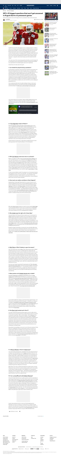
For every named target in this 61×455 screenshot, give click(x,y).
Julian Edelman (15, 167)
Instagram (42, 439)
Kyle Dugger (35, 206)
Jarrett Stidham (31, 169)
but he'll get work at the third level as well (27, 285)
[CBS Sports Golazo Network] (37, 446)
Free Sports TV (5, 439)
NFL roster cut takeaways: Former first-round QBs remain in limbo (53, 55)
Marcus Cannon (22, 186)
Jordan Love (15, 213)
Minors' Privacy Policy (25, 439)
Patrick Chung (15, 206)
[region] (51, 16)
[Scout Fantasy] (42, 448)
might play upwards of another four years (25, 380)
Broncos (32, 314)
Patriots (29, 159)
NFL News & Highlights (10, 10)
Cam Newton (15, 156)
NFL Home (4, 10)
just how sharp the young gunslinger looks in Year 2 (27, 333)
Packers (10, 216)
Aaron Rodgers (11, 222)
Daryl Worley (16, 302)
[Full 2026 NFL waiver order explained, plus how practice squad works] (47, 73)
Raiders (25, 353)
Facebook (41, 440)
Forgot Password (52, 440)
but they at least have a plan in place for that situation (22, 278)
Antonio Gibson (30, 407)
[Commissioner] (32, 448)
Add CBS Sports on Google (39, 19)
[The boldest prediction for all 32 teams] (47, 40)
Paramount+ (14, 440)
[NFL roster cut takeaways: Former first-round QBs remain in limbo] (47, 56)
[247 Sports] (15, 448)
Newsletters (52, 438)
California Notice (24, 442)
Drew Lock (14, 310)
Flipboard (42, 444)
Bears (22, 249)
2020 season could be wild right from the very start (26, 85)
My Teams (51, 439)
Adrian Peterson (28, 376)
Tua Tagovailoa (14, 123)
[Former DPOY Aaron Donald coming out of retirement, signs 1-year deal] (47, 62)
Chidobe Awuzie (23, 273)
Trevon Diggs (23, 303)
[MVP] (37, 448)
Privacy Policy (24, 438)
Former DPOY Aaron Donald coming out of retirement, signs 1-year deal (53, 61)
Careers (13, 438)
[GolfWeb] (47, 448)
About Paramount (15, 439)
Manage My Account (53, 437)
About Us (13, 437)
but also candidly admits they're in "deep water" (25, 189)
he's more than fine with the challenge (28, 158)
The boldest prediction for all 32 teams (53, 39)
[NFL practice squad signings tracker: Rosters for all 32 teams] (47, 35)
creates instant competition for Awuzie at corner (27, 302)
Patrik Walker (8, 19)
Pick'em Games (5, 437)
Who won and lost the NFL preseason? (52, 28)
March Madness (5, 443)
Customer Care (33, 438)
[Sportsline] (21, 448)
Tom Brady (19, 162)
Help (32, 437)
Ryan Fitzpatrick (24, 132)
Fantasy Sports (5, 438)
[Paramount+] (27, 448)
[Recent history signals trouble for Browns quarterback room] (47, 46)
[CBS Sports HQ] (28, 446)
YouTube (41, 437)
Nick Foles (12, 247)
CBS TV (13, 442)
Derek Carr (27, 349)
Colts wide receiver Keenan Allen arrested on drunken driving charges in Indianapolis (53, 67)
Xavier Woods (16, 307)
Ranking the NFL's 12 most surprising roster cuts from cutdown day (53, 50)
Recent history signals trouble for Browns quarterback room (53, 45)
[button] (40, 8)
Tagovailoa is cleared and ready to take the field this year (22, 125)
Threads (41, 443)
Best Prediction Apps (6, 442)
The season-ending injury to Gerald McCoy (16, 275)
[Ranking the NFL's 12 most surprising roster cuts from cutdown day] (47, 51)
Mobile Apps (5, 444)
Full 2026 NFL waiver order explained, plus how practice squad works (53, 72)
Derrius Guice (12, 386)
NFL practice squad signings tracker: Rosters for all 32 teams (53, 34)
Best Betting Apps (6, 440)
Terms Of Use (24, 437)
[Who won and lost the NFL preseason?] (47, 30)
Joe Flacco (34, 316)
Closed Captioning (25, 441)
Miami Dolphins (23, 129)
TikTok (41, 438)
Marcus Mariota (15, 349)
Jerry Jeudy (18, 335)
